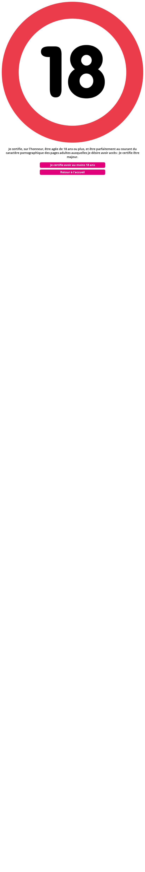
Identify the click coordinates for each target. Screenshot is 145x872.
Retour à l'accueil (72, 172)
